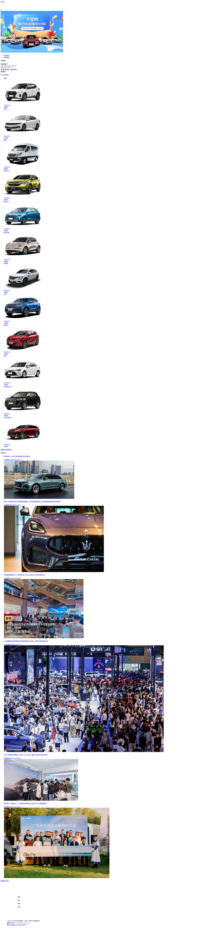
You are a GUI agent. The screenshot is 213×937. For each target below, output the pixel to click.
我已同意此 (6, 69)
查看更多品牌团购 (6, 449)
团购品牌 (6, 57)
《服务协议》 (14, 69)
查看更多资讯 (5, 881)
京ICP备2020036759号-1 (23, 923)
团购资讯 (6, 55)
